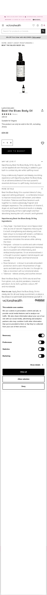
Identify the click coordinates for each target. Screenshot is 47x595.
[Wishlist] (34, 25)
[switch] (41, 342)
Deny (23, 386)
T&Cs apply (36, 37)
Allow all (23, 372)
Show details (35, 365)
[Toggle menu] (3, 25)
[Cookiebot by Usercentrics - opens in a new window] (34, 300)
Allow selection (23, 379)
